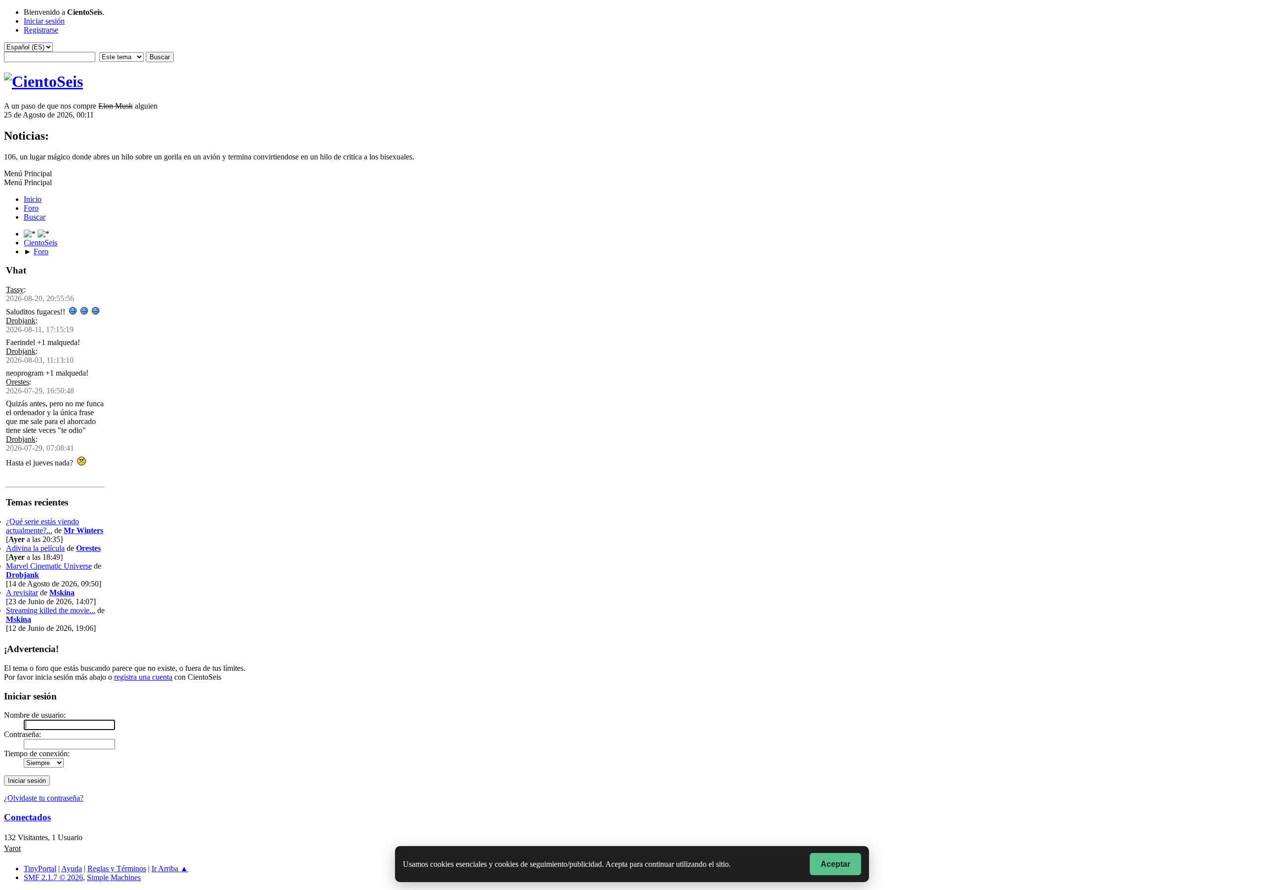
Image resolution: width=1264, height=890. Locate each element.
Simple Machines (114, 877)
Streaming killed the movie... (50, 610)
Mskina (62, 592)
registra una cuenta (143, 677)
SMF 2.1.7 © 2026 (53, 877)
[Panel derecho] (31, 234)
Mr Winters (83, 530)
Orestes (17, 382)
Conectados (27, 817)
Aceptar (835, 864)
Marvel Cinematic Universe (49, 566)
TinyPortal (40, 868)
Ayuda (71, 868)
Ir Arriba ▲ (170, 868)
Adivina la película (35, 548)
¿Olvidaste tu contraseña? (43, 798)
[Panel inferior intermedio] (43, 234)
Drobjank (21, 320)
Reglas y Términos (116, 868)
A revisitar (22, 592)
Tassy (15, 289)
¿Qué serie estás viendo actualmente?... (42, 526)
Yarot (12, 848)
